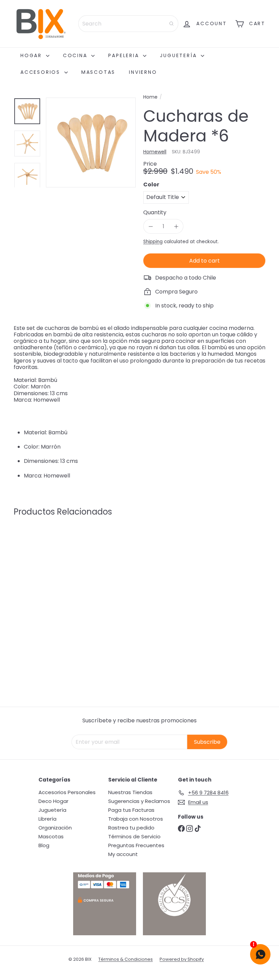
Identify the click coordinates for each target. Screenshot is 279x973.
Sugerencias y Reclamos (139, 801)
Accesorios (41, 72)
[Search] (171, 23)
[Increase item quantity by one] (176, 226)
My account (123, 854)
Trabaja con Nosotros (135, 818)
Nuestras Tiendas (130, 792)
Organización (55, 827)
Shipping (153, 241)
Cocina (76, 55)
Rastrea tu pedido (131, 827)
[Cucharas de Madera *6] (32, 586)
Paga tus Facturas (131, 809)
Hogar (32, 55)
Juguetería (179, 55)
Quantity (154, 212)
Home (150, 97)
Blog (43, 845)
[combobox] (128, 23)
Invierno (143, 72)
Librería (47, 818)
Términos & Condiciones (125, 959)
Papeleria (124, 55)
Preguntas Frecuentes (136, 845)
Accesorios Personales (67, 792)
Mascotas (98, 72)
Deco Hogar (53, 801)
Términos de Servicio (134, 836)
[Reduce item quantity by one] (150, 226)
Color (151, 184)
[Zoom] (90, 142)
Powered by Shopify (182, 959)
